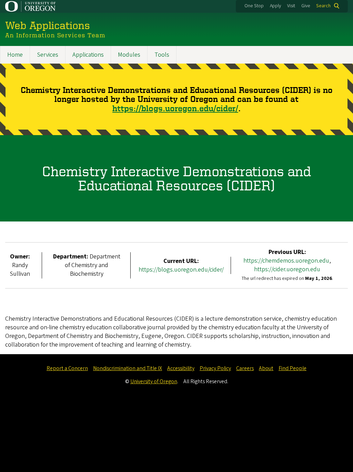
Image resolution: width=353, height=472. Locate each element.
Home (15, 54)
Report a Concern (67, 368)
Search (323, 5)
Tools (161, 54)
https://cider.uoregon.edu (287, 269)
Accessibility (180, 368)
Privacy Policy (215, 368)
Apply (275, 5)
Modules (129, 54)
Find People (292, 368)
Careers (245, 368)
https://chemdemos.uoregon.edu (286, 260)
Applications (88, 54)
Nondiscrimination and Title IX (127, 368)
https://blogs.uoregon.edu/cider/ (175, 108)
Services (47, 54)
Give (305, 5)
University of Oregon (153, 381)
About (266, 368)
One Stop (254, 5)
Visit (291, 5)
